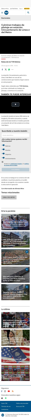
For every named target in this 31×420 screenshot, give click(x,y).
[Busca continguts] (28, 12)
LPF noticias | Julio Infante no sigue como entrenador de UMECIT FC (14, 377)
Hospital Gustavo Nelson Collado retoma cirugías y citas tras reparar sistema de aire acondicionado (15, 295)
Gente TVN (4, 403)
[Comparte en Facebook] (2, 69)
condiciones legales (16, 163)
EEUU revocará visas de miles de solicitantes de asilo (14, 360)
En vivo (27, 8)
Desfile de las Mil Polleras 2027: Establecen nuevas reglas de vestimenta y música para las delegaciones (15, 225)
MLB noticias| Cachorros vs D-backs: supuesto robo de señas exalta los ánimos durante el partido (15, 323)
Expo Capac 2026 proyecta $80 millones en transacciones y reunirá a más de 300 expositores (15, 260)
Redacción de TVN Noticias (10, 62)
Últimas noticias (5, 8)
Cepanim (21, 8)
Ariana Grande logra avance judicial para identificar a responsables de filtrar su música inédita (14, 341)
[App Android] (6, 398)
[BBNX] (2, 415)
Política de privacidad (22, 403)
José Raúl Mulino (14, 8)
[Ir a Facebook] (2, 391)
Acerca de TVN (20, 406)
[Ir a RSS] (13, 391)
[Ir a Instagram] (5, 391)
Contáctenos (4, 409)
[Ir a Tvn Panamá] (14, 13)
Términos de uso (6, 406)
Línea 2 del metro (9, 197)
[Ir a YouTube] (9, 391)
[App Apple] (2, 398)
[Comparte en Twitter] (5, 69)
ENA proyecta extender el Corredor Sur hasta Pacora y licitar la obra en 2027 (14, 278)
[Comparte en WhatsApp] (9, 69)
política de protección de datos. (16, 164)
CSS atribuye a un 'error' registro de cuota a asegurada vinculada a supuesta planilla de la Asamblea (15, 242)
